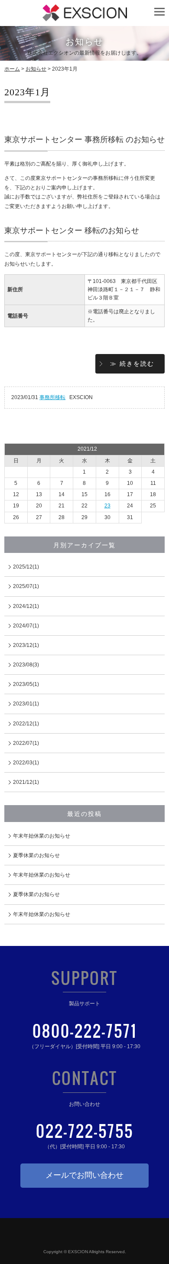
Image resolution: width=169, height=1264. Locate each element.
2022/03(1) (26, 763)
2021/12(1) (26, 782)
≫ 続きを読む (132, 363)
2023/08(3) (26, 665)
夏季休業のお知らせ (36, 855)
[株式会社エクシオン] (84, 17)
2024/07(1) (26, 626)
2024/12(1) (26, 606)
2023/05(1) (26, 684)
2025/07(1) (26, 586)
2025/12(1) (26, 567)
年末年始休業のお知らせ (41, 836)
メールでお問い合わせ (85, 1175)
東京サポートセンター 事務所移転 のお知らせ (84, 139)
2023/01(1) (26, 704)
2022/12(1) (26, 724)
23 (107, 506)
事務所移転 (52, 397)
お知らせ (36, 69)
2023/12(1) (26, 645)
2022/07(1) (26, 743)
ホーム (12, 69)
